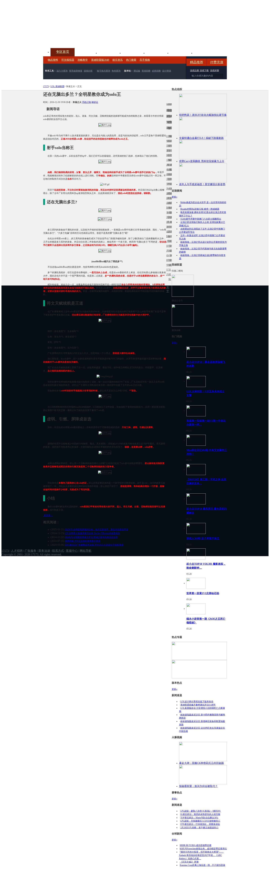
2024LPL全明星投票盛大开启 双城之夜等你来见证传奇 (91, 537)
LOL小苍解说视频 (169, 236)
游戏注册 (194, 70)
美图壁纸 (182, 52)
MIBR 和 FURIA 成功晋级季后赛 (195, 845)
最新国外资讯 (170, 148)
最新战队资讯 (166, 205)
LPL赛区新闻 (171, 170)
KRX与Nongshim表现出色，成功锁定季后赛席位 (203, 848)
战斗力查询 (62, 71)
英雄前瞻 (146, 71)
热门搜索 (131, 60)
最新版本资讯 (170, 176)
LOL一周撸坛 (171, 251)
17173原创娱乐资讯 (166, 174)
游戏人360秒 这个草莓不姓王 (202, 538)
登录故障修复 (75, 71)
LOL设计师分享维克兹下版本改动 (196, 701)
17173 (46, 86)
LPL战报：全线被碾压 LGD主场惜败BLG (200, 821)
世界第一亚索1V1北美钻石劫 (202, 593)
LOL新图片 (167, 176)
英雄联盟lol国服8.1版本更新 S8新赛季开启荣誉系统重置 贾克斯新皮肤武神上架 (72, 39)
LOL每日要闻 (166, 146)
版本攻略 (158, 52)
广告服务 (30, 550)
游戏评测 (214, 70)
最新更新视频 (169, 148)
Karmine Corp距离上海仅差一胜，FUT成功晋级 (202, 865)
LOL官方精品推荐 (167, 227)
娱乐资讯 (117, 60)
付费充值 (216, 62)
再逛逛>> (48, 515)
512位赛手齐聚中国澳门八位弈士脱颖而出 (200, 219)
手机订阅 (86, 102)
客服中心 (72, 550)
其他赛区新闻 (171, 196)
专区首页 (62, 52)
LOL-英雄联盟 (57, 86)
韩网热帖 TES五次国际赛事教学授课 (82, 541)
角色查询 (116, 71)
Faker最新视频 (169, 174)
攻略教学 (83, 60)
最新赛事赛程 (171, 224)
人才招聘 (17, 550)
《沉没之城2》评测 (189, 862)
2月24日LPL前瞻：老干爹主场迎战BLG (199, 827)
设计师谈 (166, 71)
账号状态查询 (103, 71)
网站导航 (85, 550)
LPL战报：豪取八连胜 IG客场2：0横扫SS (200, 811)
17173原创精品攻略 (167, 150)
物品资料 (53, 60)
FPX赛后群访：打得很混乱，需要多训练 (200, 824)
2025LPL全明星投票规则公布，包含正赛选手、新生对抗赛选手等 (96, 529)
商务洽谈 (44, 550)
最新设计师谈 (170, 234)
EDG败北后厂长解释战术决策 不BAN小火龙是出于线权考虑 (94, 545)
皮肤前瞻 (156, 71)
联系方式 (58, 550)
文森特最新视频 (169, 203)
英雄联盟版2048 (100, 60)
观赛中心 (134, 52)
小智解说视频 (169, 267)
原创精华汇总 (166, 262)
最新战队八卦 (166, 234)
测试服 (137, 71)
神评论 (94, 102)
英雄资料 (110, 52)
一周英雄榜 (167, 198)
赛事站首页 (171, 146)
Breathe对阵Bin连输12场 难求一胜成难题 (199, 209)
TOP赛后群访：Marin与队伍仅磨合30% (199, 817)
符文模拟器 (67, 60)
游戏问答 (88, 71)
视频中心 (86, 52)
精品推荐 (196, 62)
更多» (174, 197)
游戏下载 (204, 70)
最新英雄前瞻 (170, 205)
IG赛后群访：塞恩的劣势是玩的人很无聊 (200, 814)
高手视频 (145, 60)
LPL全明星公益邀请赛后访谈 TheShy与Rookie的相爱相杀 (92, 533)
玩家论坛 (206, 52)
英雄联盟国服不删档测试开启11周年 (198, 704)
